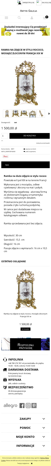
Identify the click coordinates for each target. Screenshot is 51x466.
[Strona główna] (25, 10)
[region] (25, 31)
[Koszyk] (44, 18)
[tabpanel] (25, 212)
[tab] (25, 165)
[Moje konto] (32, 18)
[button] (6, 18)
